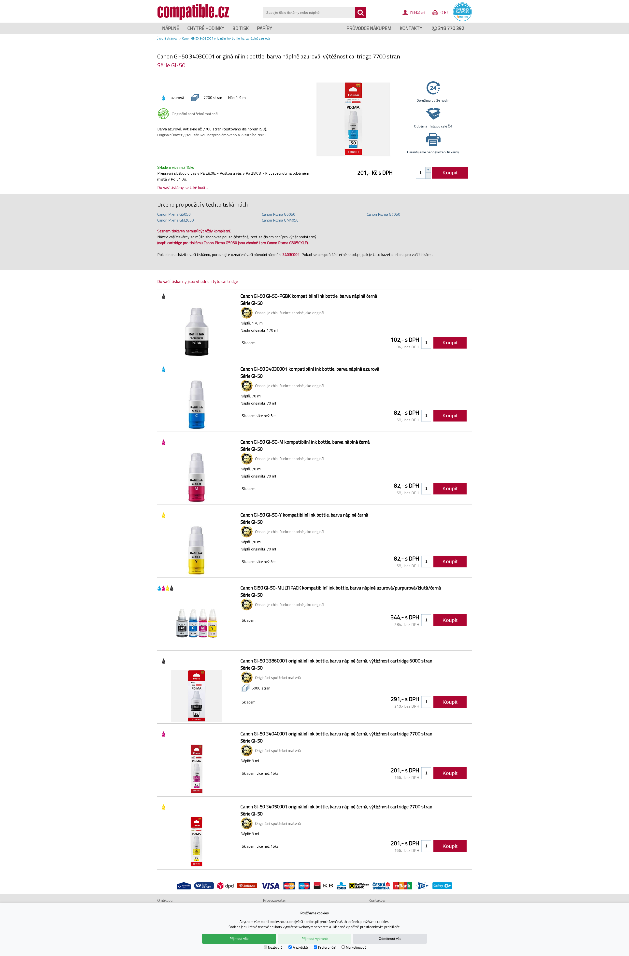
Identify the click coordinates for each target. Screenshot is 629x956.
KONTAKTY (411, 28)
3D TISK (241, 28)
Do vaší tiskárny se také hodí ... (182, 187)
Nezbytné (275, 947)
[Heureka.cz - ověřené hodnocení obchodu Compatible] (462, 20)
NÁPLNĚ (170, 28)
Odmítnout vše (390, 939)
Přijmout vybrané (314, 939)
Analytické (300, 947)
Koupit (450, 172)
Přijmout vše (239, 939)
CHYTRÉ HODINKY (205, 28)
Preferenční (327, 947)
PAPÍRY (264, 28)
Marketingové (356, 947)
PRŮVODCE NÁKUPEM (368, 28)
